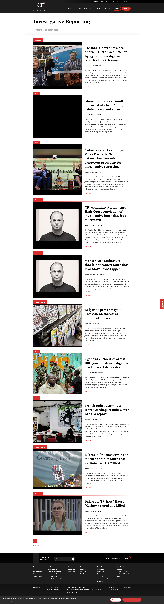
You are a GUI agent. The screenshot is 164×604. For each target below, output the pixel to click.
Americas (119, 569)
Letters (35, 574)
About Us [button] (107, 8)
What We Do (100, 569)
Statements (38, 40)
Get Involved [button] (97, 8)
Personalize (115, 599)
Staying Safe (71, 571)
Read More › (88, 87)
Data (50, 567)
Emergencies (71, 569)
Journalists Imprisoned (54, 571)
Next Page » (37, 545)
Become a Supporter (111, 558)
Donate (117, 8)
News (35, 567)
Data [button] (74, 8)
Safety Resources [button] (84, 8)
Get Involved (84, 567)
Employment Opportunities (104, 574)
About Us (100, 567)
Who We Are (100, 571)
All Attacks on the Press (54, 576)
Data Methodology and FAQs (55, 578)
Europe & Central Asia (122, 571)
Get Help (126, 8)
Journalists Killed (52, 569)
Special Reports (37, 576)
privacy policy (11, 601)
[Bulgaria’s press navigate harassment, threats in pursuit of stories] (58, 325)
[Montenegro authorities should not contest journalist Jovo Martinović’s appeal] (57, 276)
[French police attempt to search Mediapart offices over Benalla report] (58, 421)
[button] (129, 1)
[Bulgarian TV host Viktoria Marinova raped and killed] (58, 515)
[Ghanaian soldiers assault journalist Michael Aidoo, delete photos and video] (58, 116)
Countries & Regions (123, 567)
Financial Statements (102, 578)
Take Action (83, 571)
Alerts (36, 93)
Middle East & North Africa (124, 574)
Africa (118, 576)
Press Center (100, 576)
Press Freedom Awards (86, 574)
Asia (118, 578)
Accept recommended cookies (131, 599)
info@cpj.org (127, 587)
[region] (82, 600)
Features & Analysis (40, 302)
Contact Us (100, 581)
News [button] (68, 8)
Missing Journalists (53, 574)
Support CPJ (83, 569)
